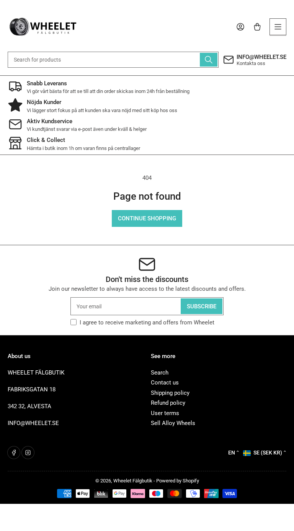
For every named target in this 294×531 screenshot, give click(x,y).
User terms (165, 413)
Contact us (165, 382)
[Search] (208, 59)
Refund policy (168, 402)
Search (159, 372)
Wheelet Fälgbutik (132, 481)
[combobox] (113, 60)
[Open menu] (278, 26)
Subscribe (201, 306)
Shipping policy (170, 392)
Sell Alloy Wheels (173, 423)
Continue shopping (147, 218)
